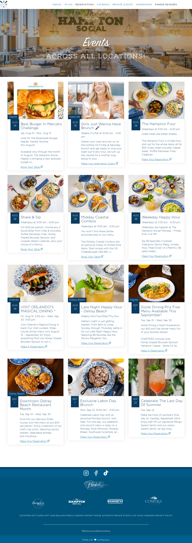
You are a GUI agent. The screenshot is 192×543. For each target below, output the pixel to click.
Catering (103, 4)
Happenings (144, 4)
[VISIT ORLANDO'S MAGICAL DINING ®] (35, 302)
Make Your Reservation (155, 159)
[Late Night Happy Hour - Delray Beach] (96, 300)
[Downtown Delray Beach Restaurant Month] (35, 396)
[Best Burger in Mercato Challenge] (35, 121)
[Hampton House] (38, 503)
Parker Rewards (166, 4)
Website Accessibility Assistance (96, 531)
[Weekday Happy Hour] (156, 212)
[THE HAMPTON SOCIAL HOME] (13, 4)
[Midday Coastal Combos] (96, 212)
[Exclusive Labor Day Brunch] (96, 394)
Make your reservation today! (98, 164)
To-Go (68, 4)
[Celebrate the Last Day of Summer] (156, 393)
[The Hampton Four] (156, 117)
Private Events (122, 4)
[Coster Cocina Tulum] (153, 500)
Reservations (84, 4)
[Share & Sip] (35, 208)
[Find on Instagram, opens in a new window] (86, 474)
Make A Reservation (32, 347)
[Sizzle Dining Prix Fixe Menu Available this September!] (156, 304)
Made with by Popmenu (56, 539)
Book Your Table (30, 167)
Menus (57, 4)
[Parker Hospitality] (96, 485)
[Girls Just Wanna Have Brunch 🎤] (96, 119)
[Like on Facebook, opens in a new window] (96, 474)
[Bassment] (115, 501)
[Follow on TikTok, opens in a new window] (106, 474)
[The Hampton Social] (77, 501)
